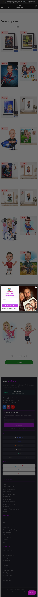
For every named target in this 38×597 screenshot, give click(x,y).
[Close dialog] (36, 287)
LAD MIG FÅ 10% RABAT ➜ (10, 305)
